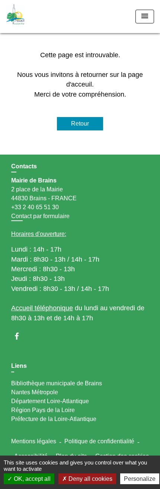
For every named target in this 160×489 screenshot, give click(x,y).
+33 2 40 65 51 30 (35, 207)
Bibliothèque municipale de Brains (56, 383)
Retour (80, 123)
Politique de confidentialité (99, 441)
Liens (19, 366)
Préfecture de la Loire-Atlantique (53, 419)
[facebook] (20, 336)
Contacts (24, 166)
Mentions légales (33, 441)
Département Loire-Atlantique (50, 401)
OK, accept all (31, 479)
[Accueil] (34, 16)
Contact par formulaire (40, 216)
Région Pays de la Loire (43, 410)
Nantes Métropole (34, 392)
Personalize (140, 479)
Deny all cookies (89, 479)
